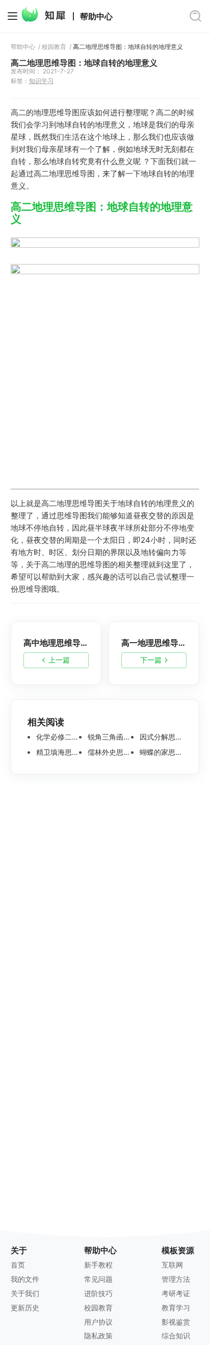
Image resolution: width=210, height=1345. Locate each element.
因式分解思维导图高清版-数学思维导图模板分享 (160, 737)
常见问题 (98, 1279)
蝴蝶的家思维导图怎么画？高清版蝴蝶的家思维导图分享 (160, 752)
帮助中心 (96, 16)
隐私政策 (98, 1335)
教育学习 (176, 1307)
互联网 (172, 1264)
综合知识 (176, 1335)
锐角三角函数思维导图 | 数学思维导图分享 (108, 737)
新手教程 (98, 1264)
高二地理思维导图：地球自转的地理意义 (128, 46)
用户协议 (98, 1321)
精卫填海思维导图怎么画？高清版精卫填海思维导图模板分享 (57, 752)
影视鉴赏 (176, 1321)
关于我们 (25, 1293)
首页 (18, 1264)
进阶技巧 (98, 1293)
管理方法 (176, 1279)
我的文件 (25, 1279)
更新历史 (25, 1307)
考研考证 (176, 1293)
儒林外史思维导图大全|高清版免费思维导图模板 (108, 752)
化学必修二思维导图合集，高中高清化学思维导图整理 (57, 737)
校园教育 (54, 46)
